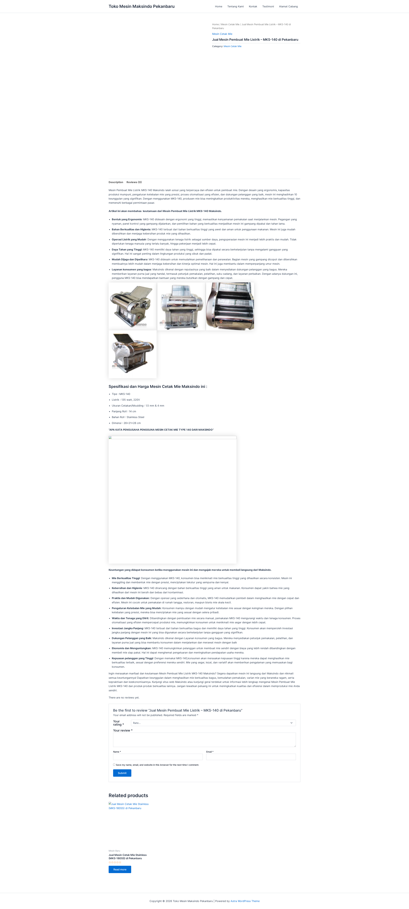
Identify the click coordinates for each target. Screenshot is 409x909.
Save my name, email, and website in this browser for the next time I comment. (157, 764)
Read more (119, 869)
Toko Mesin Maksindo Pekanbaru (142, 6)
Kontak (253, 6)
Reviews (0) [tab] (134, 182)
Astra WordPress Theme (245, 901)
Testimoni (268, 6)
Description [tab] (116, 182)
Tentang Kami (235, 6)
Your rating (118, 723)
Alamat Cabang (288, 6)
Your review (123, 730)
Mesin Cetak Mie (230, 24)
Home (218, 6)
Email (209, 751)
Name (117, 751)
